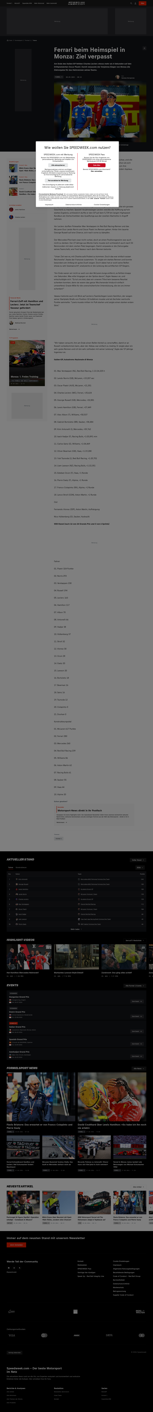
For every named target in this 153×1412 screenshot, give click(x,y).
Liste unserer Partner (97, 198)
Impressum (49, 204)
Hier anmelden (96, 171)
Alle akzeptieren (58, 165)
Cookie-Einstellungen (102, 204)
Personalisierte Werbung (58, 180)
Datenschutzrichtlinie (74, 204)
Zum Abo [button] (96, 165)
